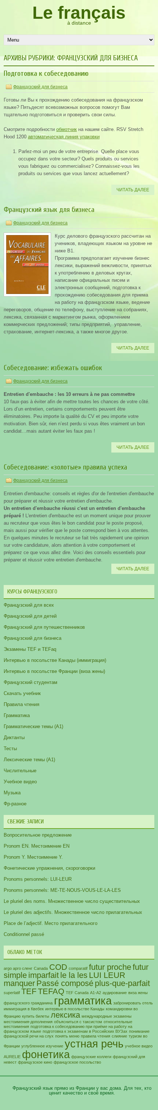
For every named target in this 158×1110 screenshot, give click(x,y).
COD (58, 967)
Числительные (20, 770)
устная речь (94, 1044)
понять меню (67, 1036)
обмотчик (66, 129)
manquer (19, 983)
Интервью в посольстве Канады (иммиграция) (55, 660)
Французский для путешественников (44, 627)
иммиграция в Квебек (24, 1009)
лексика (65, 1014)
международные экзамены (107, 1016)
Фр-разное (15, 803)
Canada (41, 968)
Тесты (10, 748)
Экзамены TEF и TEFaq (30, 649)
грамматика (83, 1000)
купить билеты (35, 1016)
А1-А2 (95, 992)
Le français (79, 12)
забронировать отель (133, 1003)
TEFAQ (51, 991)
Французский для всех (29, 605)
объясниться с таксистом (78, 1021)
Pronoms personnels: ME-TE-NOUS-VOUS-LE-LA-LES (62, 890)
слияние (119, 1036)
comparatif (78, 968)
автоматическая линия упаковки (64, 136)
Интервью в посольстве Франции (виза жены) (54, 671)
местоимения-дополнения (28, 1021)
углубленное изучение (42, 1046)
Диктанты (14, 737)
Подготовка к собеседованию (46, 73)
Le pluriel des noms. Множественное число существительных (72, 901)
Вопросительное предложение (38, 835)
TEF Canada (77, 992)
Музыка (12, 792)
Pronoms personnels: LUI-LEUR (38, 879)
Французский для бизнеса (40, 86)
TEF (28, 991)
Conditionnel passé (24, 934)
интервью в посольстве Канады (74, 1009)
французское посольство (77, 1062)
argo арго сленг (18, 968)
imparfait (43, 975)
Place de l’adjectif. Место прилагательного (50, 923)
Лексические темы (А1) (29, 759)
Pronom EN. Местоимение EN (36, 846)
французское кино (35, 1062)
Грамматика (17, 715)
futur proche (110, 967)
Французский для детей (30, 616)
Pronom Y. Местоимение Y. (33, 857)
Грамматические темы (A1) (33, 726)
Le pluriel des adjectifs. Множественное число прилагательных (73, 912)
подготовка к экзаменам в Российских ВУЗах (85, 1031)
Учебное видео (20, 781)
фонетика (46, 1054)
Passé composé (64, 983)
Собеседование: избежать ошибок (53, 368)
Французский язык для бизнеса (49, 209)
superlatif (12, 992)
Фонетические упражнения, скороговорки (49, 868)
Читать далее (132, 189)
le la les (73, 975)
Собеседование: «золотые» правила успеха (65, 467)
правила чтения (95, 1036)
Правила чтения (21, 704)
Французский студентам (30, 682)
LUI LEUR (107, 975)
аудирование (115, 992)
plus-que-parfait (122, 983)
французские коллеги (91, 1056)
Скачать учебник (22, 693)
